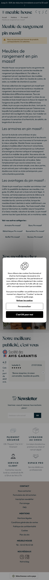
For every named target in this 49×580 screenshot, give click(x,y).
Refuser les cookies (24, 300)
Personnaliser (24, 306)
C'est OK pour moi (24, 314)
